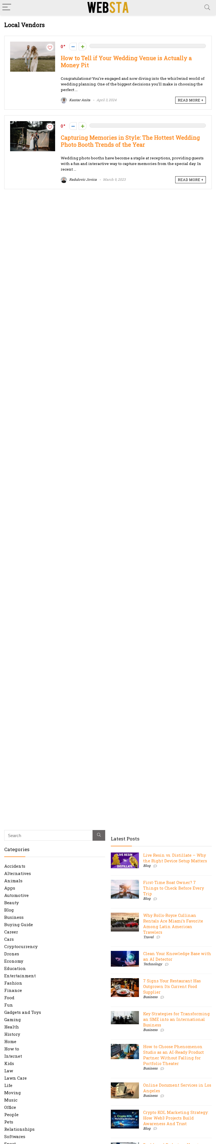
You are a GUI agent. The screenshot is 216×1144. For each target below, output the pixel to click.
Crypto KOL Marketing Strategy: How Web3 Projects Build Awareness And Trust (175, 1118)
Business (14, 917)
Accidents (14, 866)
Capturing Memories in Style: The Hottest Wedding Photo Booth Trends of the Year (130, 141)
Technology (152, 964)
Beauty (11, 902)
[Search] (207, 7)
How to (11, 1049)
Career (11, 932)
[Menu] (7, 7)
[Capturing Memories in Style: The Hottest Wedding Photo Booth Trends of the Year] (32, 124)
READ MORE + (190, 100)
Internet (13, 1056)
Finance (13, 990)
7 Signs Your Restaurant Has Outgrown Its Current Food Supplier (172, 986)
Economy (13, 961)
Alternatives (17, 873)
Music (10, 1100)
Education (15, 968)
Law (8, 1070)
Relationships (19, 1129)
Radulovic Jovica (82, 179)
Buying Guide (18, 924)
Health (11, 1027)
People (11, 1114)
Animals (13, 880)
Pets (8, 1122)
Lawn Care (15, 1078)
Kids (9, 1063)
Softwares (14, 1136)
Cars (9, 939)
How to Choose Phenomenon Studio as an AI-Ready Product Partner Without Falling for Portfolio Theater (173, 1055)
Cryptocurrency (21, 946)
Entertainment (20, 975)
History (12, 1034)
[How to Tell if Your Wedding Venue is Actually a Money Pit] (32, 44)
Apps (9, 888)
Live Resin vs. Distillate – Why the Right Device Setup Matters (175, 858)
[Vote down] (73, 46)
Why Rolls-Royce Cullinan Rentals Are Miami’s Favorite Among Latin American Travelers (173, 924)
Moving (12, 1092)
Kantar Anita (79, 100)
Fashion (13, 983)
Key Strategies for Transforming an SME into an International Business (176, 1019)
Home (10, 1041)
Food (9, 997)
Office (10, 1107)
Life (8, 1085)
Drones (11, 954)
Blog (9, 910)
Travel (148, 937)
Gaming (12, 1019)
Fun (8, 1005)
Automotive (16, 895)
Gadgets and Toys (22, 1012)
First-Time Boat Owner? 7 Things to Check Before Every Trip (173, 888)
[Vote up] (82, 46)
